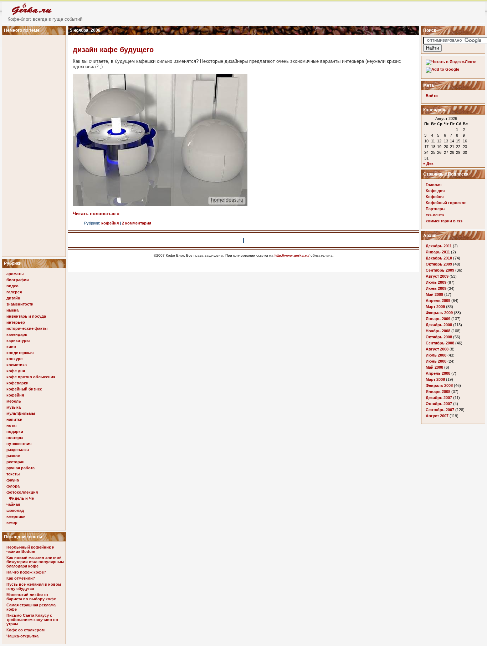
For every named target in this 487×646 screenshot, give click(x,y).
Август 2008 (437, 349)
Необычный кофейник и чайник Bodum (30, 549)
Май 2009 (434, 294)
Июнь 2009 (436, 288)
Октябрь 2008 (439, 337)
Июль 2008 (436, 355)
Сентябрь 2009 (440, 270)
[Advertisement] (34, 144)
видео (12, 286)
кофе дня (15, 371)
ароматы (15, 274)
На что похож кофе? (26, 572)
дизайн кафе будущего (113, 50)
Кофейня (435, 197)
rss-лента (435, 215)
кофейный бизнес (24, 389)
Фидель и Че (21, 498)
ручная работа (20, 468)
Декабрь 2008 (439, 325)
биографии (17, 280)
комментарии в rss (444, 221)
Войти (432, 96)
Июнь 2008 (436, 361)
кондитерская (20, 352)
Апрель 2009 (438, 300)
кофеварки (17, 383)
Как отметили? (20, 578)
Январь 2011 (438, 252)
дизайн (13, 298)
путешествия (18, 443)
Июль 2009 (436, 282)
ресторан (15, 462)
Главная (433, 184)
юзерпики (16, 516)
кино (11, 346)
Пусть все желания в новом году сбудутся (33, 586)
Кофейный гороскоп (446, 203)
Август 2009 (437, 276)
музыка (13, 407)
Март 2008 (435, 379)
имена (12, 310)
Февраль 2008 (439, 385)
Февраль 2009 (439, 313)
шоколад (15, 510)
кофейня (15, 395)
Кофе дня (435, 190)
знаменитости (20, 304)
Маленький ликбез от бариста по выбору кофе (31, 596)
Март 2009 (435, 306)
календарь (16, 334)
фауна (12, 480)
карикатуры (18, 340)
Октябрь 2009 (439, 264)
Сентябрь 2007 (440, 410)
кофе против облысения (30, 377)
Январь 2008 (438, 391)
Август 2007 (437, 416)
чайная (13, 504)
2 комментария (136, 223)
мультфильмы (20, 413)
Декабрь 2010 (439, 258)
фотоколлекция (22, 492)
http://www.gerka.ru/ (292, 255)
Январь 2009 (438, 319)
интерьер (15, 322)
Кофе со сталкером (25, 630)
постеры (14, 437)
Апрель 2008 (438, 373)
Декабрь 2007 (439, 397)
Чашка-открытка (22, 636)
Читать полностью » (96, 213)
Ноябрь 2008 (438, 331)
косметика (16, 365)
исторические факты (26, 328)
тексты (13, 474)
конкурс (14, 359)
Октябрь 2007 (439, 404)
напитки (14, 419)
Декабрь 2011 (439, 246)
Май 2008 (434, 367)
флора (13, 486)
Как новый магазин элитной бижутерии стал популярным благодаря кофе (35, 561)
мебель (13, 401)
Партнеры (435, 209)
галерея (14, 292)
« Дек (428, 163)
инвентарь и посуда (26, 316)
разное (13, 456)
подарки (14, 431)
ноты (11, 425)
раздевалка (17, 450)
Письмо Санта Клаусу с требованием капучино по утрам (32, 619)
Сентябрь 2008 (440, 343)
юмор (11, 522)
